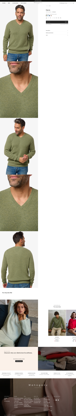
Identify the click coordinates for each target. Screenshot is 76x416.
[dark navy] (49, 15)
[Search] (68, 3)
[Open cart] (73, 3)
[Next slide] (73, 326)
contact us (69, 375)
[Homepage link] (38, 3)
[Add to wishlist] (64, 310)
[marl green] (46, 15)
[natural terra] (51, 15)
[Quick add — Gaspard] (64, 334)
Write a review (19, 361)
